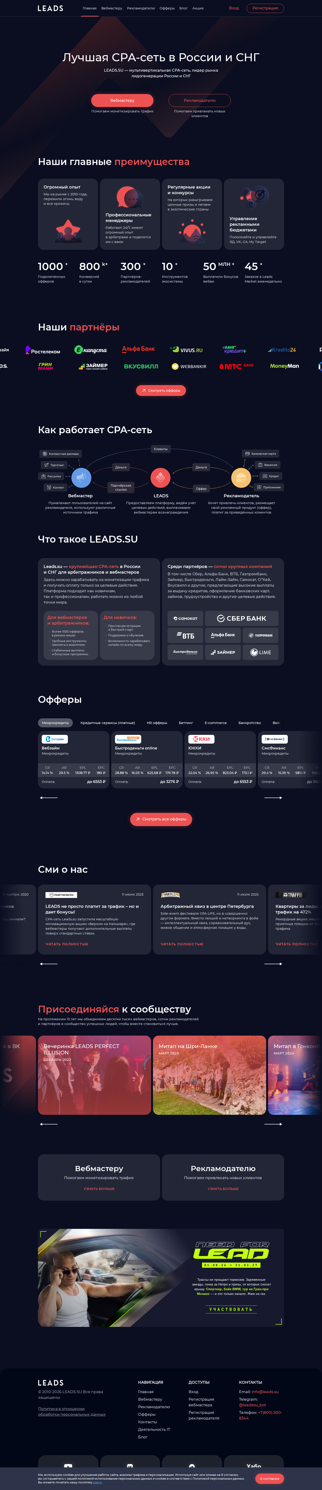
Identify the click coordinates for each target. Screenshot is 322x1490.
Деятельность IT (154, 1429)
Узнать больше (99, 1189)
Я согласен (269, 1479)
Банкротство (250, 723)
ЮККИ (194, 748)
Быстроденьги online (136, 748)
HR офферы (157, 723)
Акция (198, 8)
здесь (97, 1482)
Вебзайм (51, 748)
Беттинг (186, 723)
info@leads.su (265, 1392)
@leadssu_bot (252, 1405)
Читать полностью (67, 944)
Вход (234, 8)
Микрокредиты (55, 723)
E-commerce (216, 723)
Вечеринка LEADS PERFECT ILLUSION (81, 1049)
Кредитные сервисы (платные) (108, 723)
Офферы (167, 8)
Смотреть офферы (164, 390)
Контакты (147, 1422)
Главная (90, 8)
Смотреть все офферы (164, 819)
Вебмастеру (111, 8)
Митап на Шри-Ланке (188, 1046)
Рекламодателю (141, 8)
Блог (183, 8)
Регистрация (265, 8)
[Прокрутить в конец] (281, 722)
